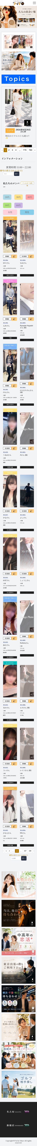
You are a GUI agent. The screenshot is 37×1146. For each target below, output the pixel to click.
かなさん (6, 517)
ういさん (6, 770)
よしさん (23, 517)
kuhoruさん (24, 643)
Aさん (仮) (24, 455)
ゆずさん (6, 580)
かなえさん (7, 833)
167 (25, 851)
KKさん (23, 833)
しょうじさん (25, 580)
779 (24, 150)
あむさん (6, 645)
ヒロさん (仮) (25, 707)
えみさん (6, 326)
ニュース (10, 130)
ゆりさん (6, 263)
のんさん (6, 392)
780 (30, 150)
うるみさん (7, 455)
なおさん (23, 263)
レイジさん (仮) (25, 770)
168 (30, 851)
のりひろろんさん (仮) (26, 391)
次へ (16, 174)
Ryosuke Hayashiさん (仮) (26, 326)
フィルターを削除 (27, 183)
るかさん (6, 707)
